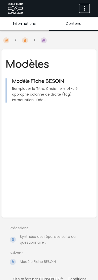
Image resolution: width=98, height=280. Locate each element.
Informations (24, 23)
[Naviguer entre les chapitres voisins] (34, 40)
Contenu (73, 23)
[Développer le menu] (84, 8)
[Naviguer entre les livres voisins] (15, 40)
